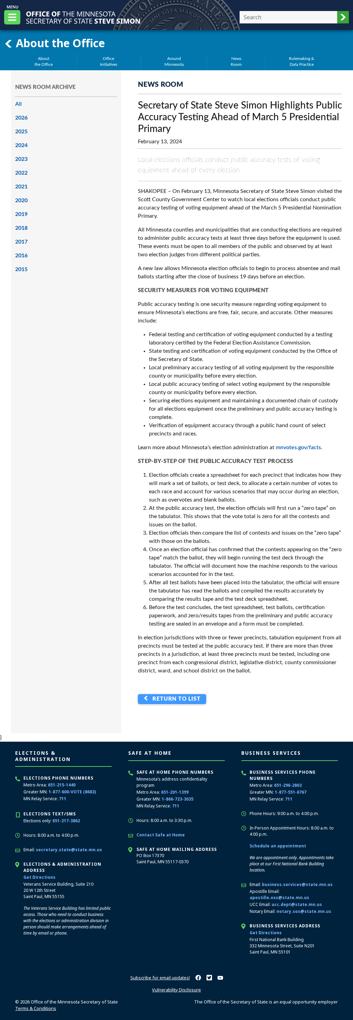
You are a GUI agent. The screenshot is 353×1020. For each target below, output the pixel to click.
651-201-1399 (175, 792)
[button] (343, 17)
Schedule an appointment (278, 846)
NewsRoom (236, 61)
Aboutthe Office (43, 61)
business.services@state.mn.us (297, 884)
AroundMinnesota (174, 61)
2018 (21, 228)
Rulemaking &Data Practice (301, 61)
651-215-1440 (61, 785)
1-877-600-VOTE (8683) (72, 792)
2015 (21, 269)
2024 (21, 145)
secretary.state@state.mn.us (69, 850)
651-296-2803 (288, 785)
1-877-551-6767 (290, 792)
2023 (21, 159)
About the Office (59, 42)
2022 (21, 173)
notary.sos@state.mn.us (303, 911)
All (18, 104)
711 (62, 799)
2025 (21, 131)
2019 (21, 214)
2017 (21, 242)
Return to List (175, 699)
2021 (21, 186)
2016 (21, 255)
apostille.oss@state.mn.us (279, 897)
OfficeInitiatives (108, 61)
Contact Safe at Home (161, 835)
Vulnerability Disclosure (176, 990)
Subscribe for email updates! (160, 978)
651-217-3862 (66, 821)
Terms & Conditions (35, 1008)
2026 (21, 118)
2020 (21, 200)
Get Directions (39, 877)
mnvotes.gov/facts (298, 447)
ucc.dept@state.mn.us (297, 904)
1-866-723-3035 (177, 799)
